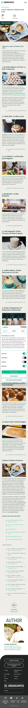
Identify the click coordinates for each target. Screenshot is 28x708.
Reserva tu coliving (14, 660)
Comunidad (6, 674)
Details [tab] (14, 330)
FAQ (5, 676)
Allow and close (14, 372)
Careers (16, 678)
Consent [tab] (5, 330)
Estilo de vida (14, 611)
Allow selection (14, 376)
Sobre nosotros (17, 674)
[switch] (24, 358)
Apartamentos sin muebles (18, 671)
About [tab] (22, 330)
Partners (6, 678)
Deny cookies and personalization (14, 380)
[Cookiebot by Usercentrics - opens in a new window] (20, 327)
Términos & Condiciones (24, 701)
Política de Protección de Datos (5, 702)
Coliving (6, 670)
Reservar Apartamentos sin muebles (14, 665)
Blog (5, 680)
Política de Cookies (13, 701)
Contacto (16, 676)
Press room (18, 701)
